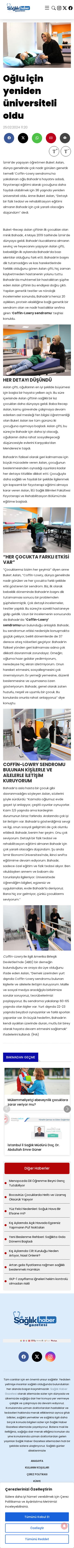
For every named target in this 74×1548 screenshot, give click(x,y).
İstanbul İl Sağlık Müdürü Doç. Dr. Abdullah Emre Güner (33, 1147)
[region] (37, 1515)
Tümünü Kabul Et (37, 1517)
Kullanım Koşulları (37, 1467)
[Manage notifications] (64, 1526)
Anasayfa (37, 1461)
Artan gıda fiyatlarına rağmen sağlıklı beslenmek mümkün (37, 1267)
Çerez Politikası (37, 1474)
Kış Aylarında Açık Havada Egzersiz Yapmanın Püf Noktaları (34, 1225)
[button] (67, 1109)
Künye (37, 1481)
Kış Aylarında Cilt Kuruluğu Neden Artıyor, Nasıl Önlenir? (34, 1253)
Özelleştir (37, 1528)
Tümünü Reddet (37, 1539)
